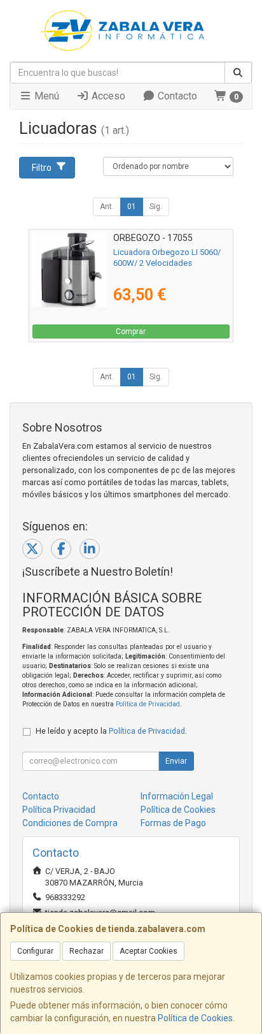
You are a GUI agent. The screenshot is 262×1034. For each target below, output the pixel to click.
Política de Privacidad (148, 704)
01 (131, 206)
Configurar (35, 951)
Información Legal (177, 796)
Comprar (131, 331)
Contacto (176, 96)
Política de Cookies (195, 1018)
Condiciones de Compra (70, 823)
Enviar (176, 761)
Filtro (42, 168)
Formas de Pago (173, 823)
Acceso (107, 96)
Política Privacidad (58, 810)
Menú (45, 96)
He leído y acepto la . (111, 731)
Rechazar (86, 951)
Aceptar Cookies (148, 951)
